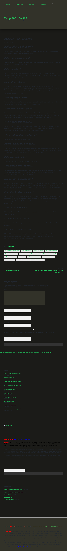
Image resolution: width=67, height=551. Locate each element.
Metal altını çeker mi (9, 260)
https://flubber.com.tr (40, 353)
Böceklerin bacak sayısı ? (9, 401)
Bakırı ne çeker (22, 257)
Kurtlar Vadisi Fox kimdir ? (10, 397)
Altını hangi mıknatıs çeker (11, 253)
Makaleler (11, 246)
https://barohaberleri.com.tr (24, 353)
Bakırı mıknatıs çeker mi (10, 257)
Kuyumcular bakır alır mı (48, 257)
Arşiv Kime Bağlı (8, 494)
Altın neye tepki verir (26, 250)
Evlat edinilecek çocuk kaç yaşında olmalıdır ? (14, 409)
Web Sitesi (6, 322)
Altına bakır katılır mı (38, 250)
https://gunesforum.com (7, 353)
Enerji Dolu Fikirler (15, 18)
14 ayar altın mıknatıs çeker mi (12, 250)
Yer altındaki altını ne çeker (37, 260)
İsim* (5, 308)
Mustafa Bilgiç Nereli (12, 270)
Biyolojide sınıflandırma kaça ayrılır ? (12, 373)
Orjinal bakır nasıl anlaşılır (23, 260)
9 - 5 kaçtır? (7, 336)
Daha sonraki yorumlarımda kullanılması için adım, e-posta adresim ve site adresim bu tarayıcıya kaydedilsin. (29, 332)
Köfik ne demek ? (8, 393)
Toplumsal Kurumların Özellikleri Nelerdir (13, 489)
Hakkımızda (43, 4)
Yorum (5, 289)
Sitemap (49, 353)
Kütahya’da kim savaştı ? (9, 377)
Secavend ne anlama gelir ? (10, 389)
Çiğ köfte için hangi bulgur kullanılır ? (12, 381)
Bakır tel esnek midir (36, 253)
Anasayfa (7, 4)
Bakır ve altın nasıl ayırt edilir (49, 253)
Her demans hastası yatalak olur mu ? (12, 385)
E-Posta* (6, 315)
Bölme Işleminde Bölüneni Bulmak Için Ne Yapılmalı (49, 272)
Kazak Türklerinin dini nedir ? (10, 405)
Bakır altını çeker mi (24, 253)
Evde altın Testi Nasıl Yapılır (34, 257)
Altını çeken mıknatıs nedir (51, 250)
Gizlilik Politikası (19, 4)
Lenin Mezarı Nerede (9, 499)
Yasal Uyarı (31, 4)
